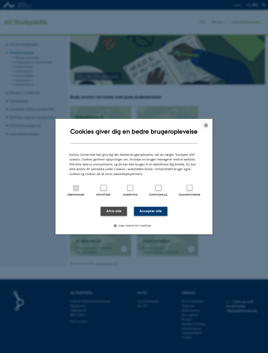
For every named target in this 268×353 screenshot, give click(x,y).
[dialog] (134, 176)
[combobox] (206, 125)
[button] (134, 225)
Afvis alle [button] (113, 211)
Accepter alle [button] (150, 211)
